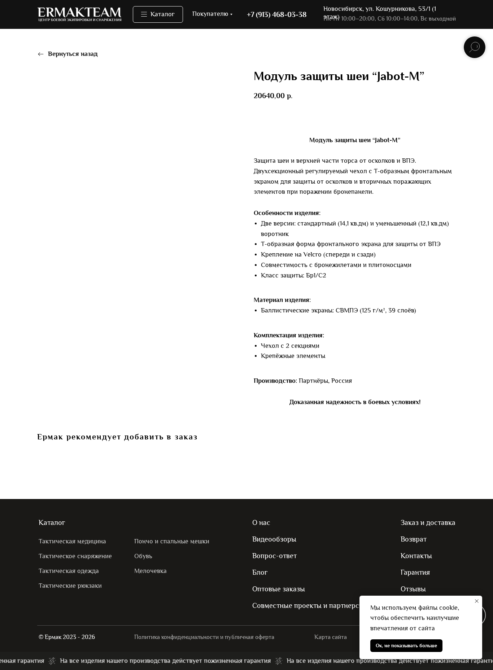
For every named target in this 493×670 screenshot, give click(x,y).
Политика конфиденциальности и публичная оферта (204, 637)
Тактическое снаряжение (75, 556)
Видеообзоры (274, 539)
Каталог (52, 522)
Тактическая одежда (69, 571)
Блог (260, 572)
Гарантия (415, 572)
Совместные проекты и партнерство (311, 605)
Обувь (143, 556)
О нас (261, 522)
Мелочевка (150, 571)
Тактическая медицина (72, 541)
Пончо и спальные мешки (171, 541)
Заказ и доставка (428, 522)
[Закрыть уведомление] (476, 601)
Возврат (414, 539)
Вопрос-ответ (274, 556)
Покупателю (210, 13)
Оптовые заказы (278, 589)
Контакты (416, 556)
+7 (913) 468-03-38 (277, 14)
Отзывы (413, 589)
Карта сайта (330, 637)
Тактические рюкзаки (70, 585)
